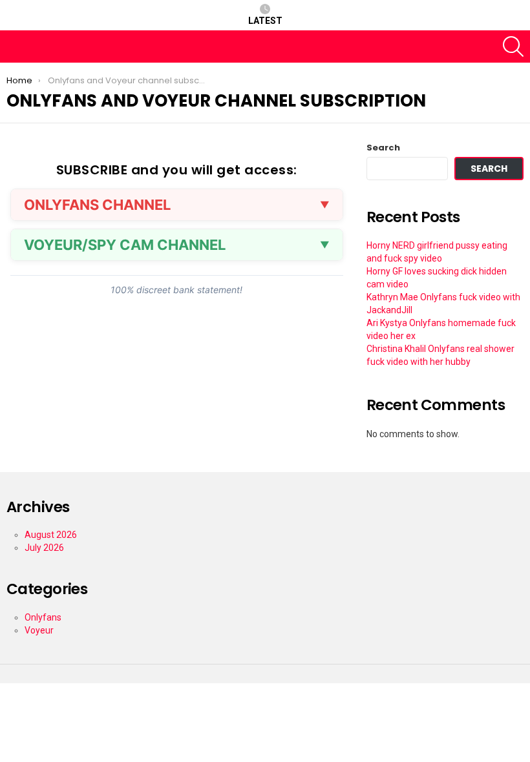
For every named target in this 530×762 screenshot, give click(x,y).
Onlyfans (43, 617)
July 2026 (44, 547)
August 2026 (51, 535)
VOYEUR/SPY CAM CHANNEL (125, 244)
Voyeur (39, 630)
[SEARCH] (513, 46)
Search (383, 148)
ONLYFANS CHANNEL (97, 204)
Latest (265, 20)
